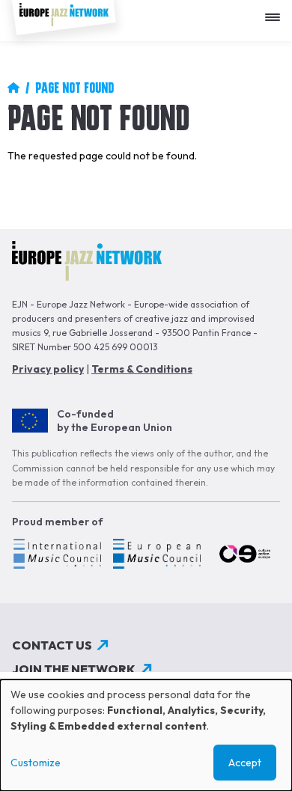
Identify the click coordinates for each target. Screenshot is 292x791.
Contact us (52, 645)
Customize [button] (35, 762)
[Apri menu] (276, 11)
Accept (244, 762)
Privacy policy (48, 369)
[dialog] (146, 735)
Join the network (74, 669)
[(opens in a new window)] (56, 556)
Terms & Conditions (141, 369)
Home (13, 88)
